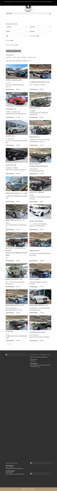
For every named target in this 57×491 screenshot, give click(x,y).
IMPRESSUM (24, 489)
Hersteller (8, 57)
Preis (15, 57)
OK (28, 3)
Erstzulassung (31, 57)
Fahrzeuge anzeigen (13, 51)
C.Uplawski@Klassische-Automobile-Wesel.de (15, 474)
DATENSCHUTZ (31, 489)
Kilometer (23, 57)
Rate (19, 57)
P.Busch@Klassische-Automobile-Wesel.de (14, 468)
